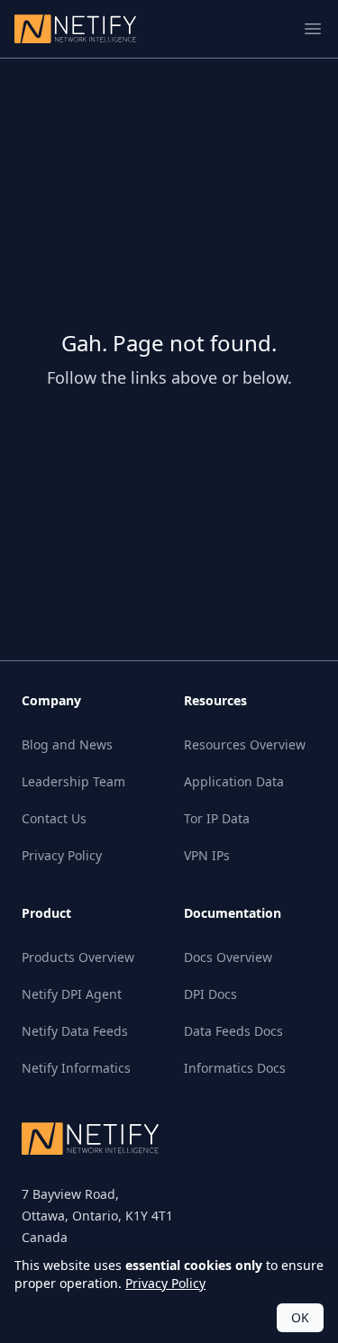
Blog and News (67, 744)
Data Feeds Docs (233, 1030)
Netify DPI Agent (72, 994)
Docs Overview (228, 957)
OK (300, 1317)
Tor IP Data (217, 818)
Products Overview (78, 957)
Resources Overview (245, 744)
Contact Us (54, 818)
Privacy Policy (62, 855)
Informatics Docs (235, 1067)
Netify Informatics (76, 1067)
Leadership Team (73, 781)
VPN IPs (207, 855)
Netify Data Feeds (75, 1030)
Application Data (234, 781)
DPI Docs (210, 994)
